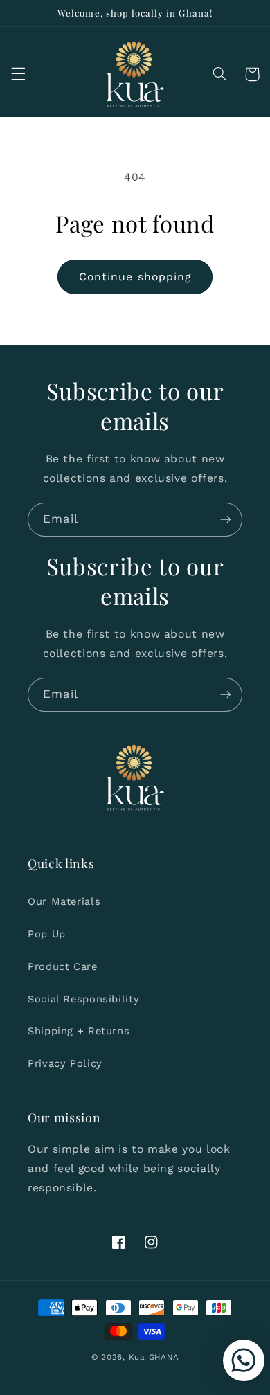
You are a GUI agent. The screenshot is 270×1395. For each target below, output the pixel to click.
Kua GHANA (154, 1357)
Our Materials (64, 901)
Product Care (63, 966)
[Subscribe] (226, 520)
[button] (18, 74)
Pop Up (47, 934)
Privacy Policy (65, 1063)
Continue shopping (135, 276)
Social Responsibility (83, 999)
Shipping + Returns (78, 1031)
